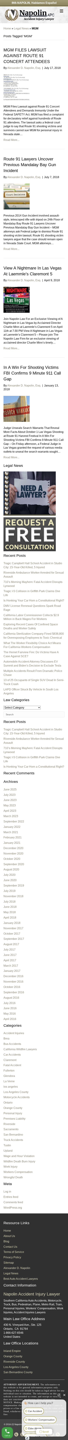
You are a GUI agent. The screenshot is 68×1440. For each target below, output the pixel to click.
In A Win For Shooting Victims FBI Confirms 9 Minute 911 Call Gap (32, 373)
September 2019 (13, 885)
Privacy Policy (12, 1257)
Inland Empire (12, 1350)
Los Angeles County (15, 1092)
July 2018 (9, 901)
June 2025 (10, 789)
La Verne (9, 1081)
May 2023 (9, 805)
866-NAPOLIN (21, 2)
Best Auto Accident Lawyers (20, 1278)
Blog (6, 1241)
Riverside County (14, 1361)
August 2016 (11, 997)
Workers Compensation (18, 1172)
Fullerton (8, 1070)
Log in (7, 1191)
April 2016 (9, 1019)
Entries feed (10, 1196)
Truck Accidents (13, 1139)
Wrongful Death (13, 1177)
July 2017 (9, 949)
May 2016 (9, 1013)
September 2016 (13, 992)
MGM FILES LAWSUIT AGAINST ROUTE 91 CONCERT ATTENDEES (26, 56)
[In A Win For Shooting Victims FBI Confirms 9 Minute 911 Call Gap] (16, 408)
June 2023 (10, 800)
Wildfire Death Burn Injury (19, 1161)
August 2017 (11, 944)
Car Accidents (12, 1054)
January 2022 (11, 826)
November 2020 (13, 853)
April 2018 (9, 917)
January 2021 (11, 842)
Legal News (21, 28)
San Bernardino (13, 1134)
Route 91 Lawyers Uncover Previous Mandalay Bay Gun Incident (29, 165)
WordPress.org (12, 1207)
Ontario (8, 1102)
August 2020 (11, 869)
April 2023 (9, 810)
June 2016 (10, 1008)
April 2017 (9, 960)
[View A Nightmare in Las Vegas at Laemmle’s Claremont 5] (16, 299)
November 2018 (13, 896)
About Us (9, 1236)
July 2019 (9, 890)
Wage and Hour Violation (19, 1156)
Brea (6, 1038)
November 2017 (13, 928)
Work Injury (10, 1166)
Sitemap (8, 1262)
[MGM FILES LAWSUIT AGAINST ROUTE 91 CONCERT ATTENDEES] (16, 87)
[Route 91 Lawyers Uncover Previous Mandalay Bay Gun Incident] (16, 196)
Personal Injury (12, 1113)
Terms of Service (13, 1251)
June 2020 (10, 880)
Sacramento (10, 1129)
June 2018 (10, 906)
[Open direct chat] (58, 1394)
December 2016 (13, 976)
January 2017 (11, 970)
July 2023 (9, 794)
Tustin (7, 1145)
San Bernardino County (18, 1372)
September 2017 (13, 938)
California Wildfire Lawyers (20, 1049)
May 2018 (9, 912)
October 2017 (11, 933)
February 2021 (12, 837)
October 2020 (11, 858)
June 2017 (10, 954)
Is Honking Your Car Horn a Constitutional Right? (33, 600)
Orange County (12, 1107)
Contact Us (10, 1246)
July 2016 (9, 1003)
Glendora (9, 1075)
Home (7, 28)
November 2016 (13, 981)
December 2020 (13, 848)
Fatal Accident (12, 1065)
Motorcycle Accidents (16, 1097)
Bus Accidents (12, 1043)
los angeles (10, 1086)
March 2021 (10, 832)
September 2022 (13, 821)
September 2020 (13, 864)
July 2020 (9, 874)
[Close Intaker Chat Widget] (64, 1394)
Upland (8, 1150)
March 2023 (10, 816)
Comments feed (13, 1202)
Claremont (9, 1060)
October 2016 (11, 987)
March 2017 (10, 965)
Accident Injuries (13, 1033)
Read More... (11, 139)
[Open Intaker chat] (27, 1438)
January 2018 (11, 922)
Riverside (9, 1124)
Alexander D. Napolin (16, 1268)
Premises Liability (14, 1118)
